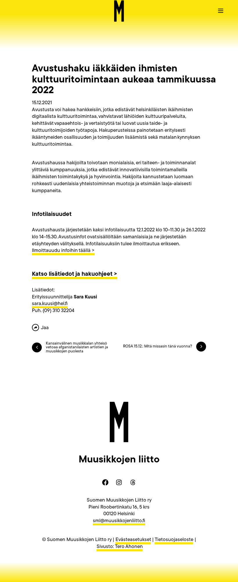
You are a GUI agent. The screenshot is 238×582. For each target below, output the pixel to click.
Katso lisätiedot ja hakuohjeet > (74, 274)
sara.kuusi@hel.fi (50, 303)
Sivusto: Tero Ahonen (120, 546)
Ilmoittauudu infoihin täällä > (63, 250)
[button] (220, 10)
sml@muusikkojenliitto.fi (119, 520)
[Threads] (132, 482)
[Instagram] (119, 482)
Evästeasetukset (133, 539)
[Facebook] (105, 482)
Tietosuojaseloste (174, 539)
